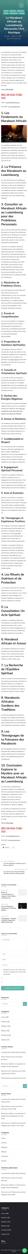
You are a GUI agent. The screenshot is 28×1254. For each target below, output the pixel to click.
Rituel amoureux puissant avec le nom (13, 1078)
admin (8, 36)
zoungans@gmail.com (13, 102)
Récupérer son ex (16, 1250)
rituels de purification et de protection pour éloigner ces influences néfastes (13, 411)
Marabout (20, 11)
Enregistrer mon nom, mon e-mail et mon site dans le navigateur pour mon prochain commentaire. (14, 972)
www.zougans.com (14, 107)
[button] (24, 1250)
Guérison (12, 11)
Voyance (21, 13)
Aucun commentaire (15, 39)
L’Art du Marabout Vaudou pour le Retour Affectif (8, 908)
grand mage (14, 360)
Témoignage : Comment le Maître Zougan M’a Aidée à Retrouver (8, 920)
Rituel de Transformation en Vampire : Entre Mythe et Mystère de (8, 895)
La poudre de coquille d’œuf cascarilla (13, 1052)
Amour (6, 11)
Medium (6, 13)
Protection (13, 13)
